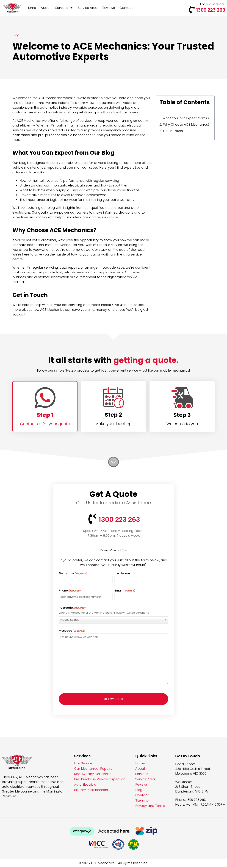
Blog (138, 790)
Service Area (88, 7)
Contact (126, 7)
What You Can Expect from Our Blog (186, 118)
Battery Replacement (91, 790)
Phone (70, 590)
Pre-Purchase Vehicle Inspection (99, 779)
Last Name (122, 573)
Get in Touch (173, 131)
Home (31, 7)
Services (61, 7)
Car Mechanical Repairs (93, 768)
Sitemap (142, 800)
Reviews (108, 7)
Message (72, 631)
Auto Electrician (86, 784)
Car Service (83, 763)
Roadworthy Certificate (92, 774)
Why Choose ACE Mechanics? (186, 124)
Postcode (72, 608)
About (46, 7)
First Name (73, 573)
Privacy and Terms (150, 806)
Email (125, 590)
